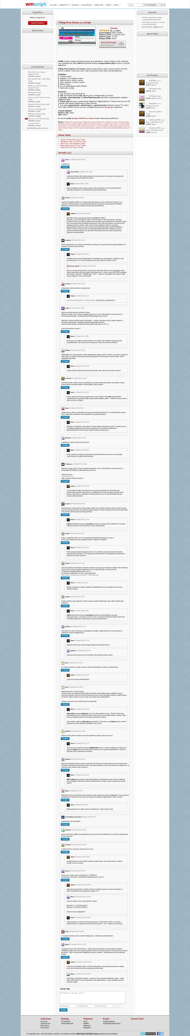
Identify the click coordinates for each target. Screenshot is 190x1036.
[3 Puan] (104, 30)
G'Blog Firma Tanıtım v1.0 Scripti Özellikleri (94, 126)
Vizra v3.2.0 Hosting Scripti (37, 109)
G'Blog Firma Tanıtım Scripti (73, 122)
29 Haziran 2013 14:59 (82, 917)
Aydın (153, 85)
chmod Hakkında (67, 1023)
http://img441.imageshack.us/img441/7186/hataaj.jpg (79, 575)
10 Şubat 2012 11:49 (79, 378)
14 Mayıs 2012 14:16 (78, 438)
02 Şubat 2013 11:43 (78, 626)
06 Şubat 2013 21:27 (78, 759)
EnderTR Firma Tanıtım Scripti (71, 147)
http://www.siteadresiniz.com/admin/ (92, 617)
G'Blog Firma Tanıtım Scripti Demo (93, 122)
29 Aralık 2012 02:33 (77, 504)
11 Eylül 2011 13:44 (83, 213)
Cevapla (65, 167)
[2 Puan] (102, 30)
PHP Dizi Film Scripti (34, 93)
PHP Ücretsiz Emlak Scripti (36, 114)
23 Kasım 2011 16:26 (77, 350)
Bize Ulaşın (45, 1028)
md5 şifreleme (86, 5)
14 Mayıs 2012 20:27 (81, 450)
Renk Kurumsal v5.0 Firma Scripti (73, 145)
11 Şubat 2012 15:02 (81, 392)
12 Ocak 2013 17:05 (77, 597)
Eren (153, 108)
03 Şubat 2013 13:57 (82, 675)
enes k (154, 132)
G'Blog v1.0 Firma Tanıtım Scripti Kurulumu (81, 128)
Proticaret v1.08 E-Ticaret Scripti (38, 119)
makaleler (75, 5)
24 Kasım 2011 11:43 (81, 366)
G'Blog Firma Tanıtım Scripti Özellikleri (70, 124)
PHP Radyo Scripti (155, 89)
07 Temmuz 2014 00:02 (87, 266)
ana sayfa (53, 5)
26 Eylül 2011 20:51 (82, 254)
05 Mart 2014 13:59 (81, 184)
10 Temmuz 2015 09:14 (83, 962)
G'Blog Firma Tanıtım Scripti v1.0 (93, 124)
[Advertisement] (38, 48)
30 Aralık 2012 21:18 (77, 563)
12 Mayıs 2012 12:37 (81, 422)
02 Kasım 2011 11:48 (76, 308)
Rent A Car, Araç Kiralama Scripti (72, 143)
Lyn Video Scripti (33, 123)
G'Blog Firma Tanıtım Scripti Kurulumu (117, 122)
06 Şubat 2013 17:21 (81, 743)
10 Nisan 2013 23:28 (78, 845)
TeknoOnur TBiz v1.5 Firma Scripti (73, 142)
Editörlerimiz (45, 1023)
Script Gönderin (37, 23)
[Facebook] (158, 1034)
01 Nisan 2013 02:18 (78, 830)
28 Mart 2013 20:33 (81, 805)
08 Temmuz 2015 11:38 (77, 944)
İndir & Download (108, 42)
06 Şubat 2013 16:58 (78, 731)
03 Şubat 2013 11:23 (75, 663)
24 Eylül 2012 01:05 (82, 486)
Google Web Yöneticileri (112, 1023)
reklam (116, 5)
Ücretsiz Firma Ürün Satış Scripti (39, 104)
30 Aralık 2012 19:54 (81, 547)
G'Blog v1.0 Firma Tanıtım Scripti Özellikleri (108, 128)
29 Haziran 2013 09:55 (83, 885)
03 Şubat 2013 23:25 (75, 687)
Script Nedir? (66, 1021)
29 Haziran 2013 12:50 (83, 897)
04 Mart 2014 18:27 (86, 172)
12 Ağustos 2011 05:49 (77, 160)
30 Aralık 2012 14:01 (77, 533)
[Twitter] (162, 1034)
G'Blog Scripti (113, 126)
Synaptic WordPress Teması (83, 118)
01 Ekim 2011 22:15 (82, 296)
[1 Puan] (100, 30)
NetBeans (86, 1026)
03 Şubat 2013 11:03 (83, 650)
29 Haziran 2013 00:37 (77, 871)
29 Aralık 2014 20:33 (76, 931)
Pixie (85, 1021)
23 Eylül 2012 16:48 (80, 464)
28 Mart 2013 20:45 (88, 817)
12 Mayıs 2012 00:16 (76, 408)
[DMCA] (148, 1034)
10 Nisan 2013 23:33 (82, 857)
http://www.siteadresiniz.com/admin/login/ (81, 300)
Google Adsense (109, 1021)
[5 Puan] (108, 30)
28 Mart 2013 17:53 (76, 791)
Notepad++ (87, 1028)
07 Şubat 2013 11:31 (81, 775)
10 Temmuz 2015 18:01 (82, 974)
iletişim (108, 5)
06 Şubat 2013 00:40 (81, 709)
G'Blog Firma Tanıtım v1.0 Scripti (114, 124)
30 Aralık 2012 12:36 (81, 519)
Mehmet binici (156, 98)
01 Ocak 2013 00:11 (81, 583)
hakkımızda (98, 5)
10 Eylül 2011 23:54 (77, 198)
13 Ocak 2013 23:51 (81, 611)
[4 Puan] (106, 30)
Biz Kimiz (44, 1021)
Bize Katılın (45, 1026)
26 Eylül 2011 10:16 (78, 240)
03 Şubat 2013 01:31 (81, 640)
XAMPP (86, 1023)
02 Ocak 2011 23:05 (81, 336)
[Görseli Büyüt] (77, 45)
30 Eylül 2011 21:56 (78, 284)
